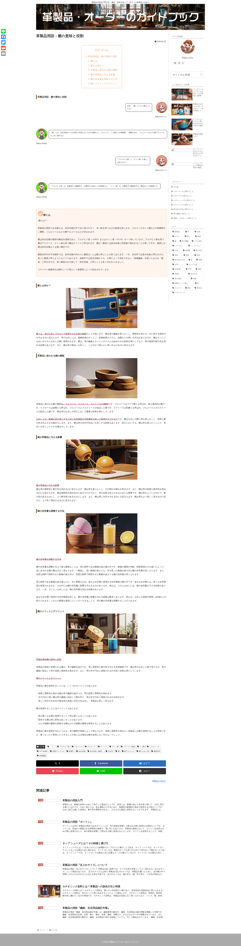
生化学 (110, 751)
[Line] (3, 31)
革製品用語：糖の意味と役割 (102, 56)
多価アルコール (58, 751)
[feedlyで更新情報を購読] (179, 63)
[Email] (3, 53)
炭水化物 (82, 751)
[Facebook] (3, 37)
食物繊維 (42, 756)
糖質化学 (157, 751)
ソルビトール (154, 747)
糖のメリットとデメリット (104, 83)
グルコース (91, 747)
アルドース (78, 747)
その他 (41, 747)
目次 (97, 50)
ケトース (103, 747)
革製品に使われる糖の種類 (104, 70)
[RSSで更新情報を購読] (183, 63)
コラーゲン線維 (129, 747)
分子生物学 (43, 751)
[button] (144, 771)
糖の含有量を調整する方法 (104, 79)
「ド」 (52, 747)
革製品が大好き (187, 58)
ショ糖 (142, 747)
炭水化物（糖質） (96, 751)
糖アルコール (129, 751)
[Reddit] (3, 48)
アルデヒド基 (64, 747)
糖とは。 (95, 61)
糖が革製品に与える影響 (103, 74)
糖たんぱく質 (144, 751)
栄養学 (71, 751)
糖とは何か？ (97, 65)
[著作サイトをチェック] (175, 63)
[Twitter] (3, 42)
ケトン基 (115, 747)
